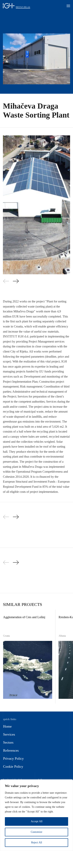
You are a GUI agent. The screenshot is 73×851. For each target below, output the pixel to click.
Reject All (36, 842)
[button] (68, 6)
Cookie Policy (13, 766)
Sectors (8, 742)
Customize (36, 831)
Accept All (36, 821)
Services (9, 734)
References (11, 750)
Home (7, 726)
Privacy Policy (13, 758)
